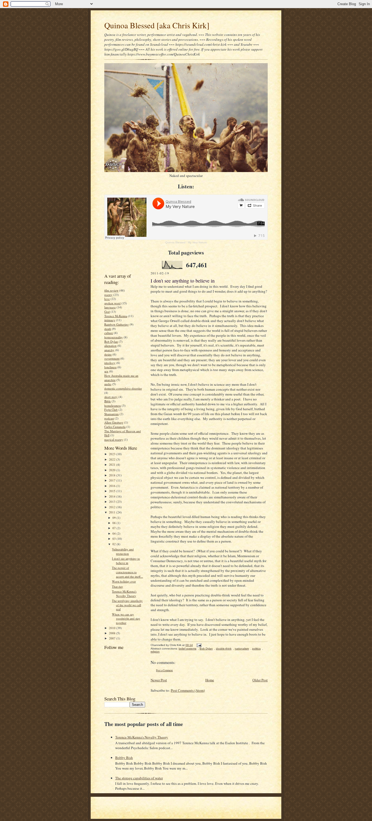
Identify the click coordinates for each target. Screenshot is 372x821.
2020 (112, 470)
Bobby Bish (124, 757)
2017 (112, 480)
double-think (223, 648)
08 (114, 523)
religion (155, 651)
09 (114, 518)
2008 (112, 633)
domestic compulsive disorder (123, 388)
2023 (112, 454)
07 (114, 528)
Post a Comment (164, 670)
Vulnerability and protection (123, 551)
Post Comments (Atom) (188, 690)
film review (111, 290)
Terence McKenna (115, 316)
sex (106, 371)
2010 (112, 628)
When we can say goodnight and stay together (126, 618)
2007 (112, 638)
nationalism (242, 648)
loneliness (110, 367)
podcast (109, 418)
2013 (112, 502)
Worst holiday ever (124, 581)
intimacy (109, 320)
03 (114, 539)
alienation (110, 346)
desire (108, 354)
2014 (112, 496)
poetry (108, 295)
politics (256, 648)
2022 (112, 459)
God (107, 312)
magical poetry (113, 439)
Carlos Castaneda (115, 427)
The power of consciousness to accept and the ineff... (127, 572)
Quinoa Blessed (175, 242)
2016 (112, 486)
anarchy (109, 350)
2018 (112, 475)
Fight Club (111, 410)
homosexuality (113, 337)
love (107, 299)
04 (114, 533)
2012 (112, 507)
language (110, 307)
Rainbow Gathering (116, 324)
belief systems (187, 648)
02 (114, 544)
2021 (112, 464)
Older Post (260, 680)
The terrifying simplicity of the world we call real (127, 605)
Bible (107, 401)
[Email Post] (198, 645)
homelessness (112, 405)
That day (117, 586)
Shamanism (111, 414)
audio (107, 384)
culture (108, 333)
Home (209, 680)
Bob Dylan (111, 341)
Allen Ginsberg (113, 422)
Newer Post (159, 680)
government (112, 358)
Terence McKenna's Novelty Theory (124, 593)
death (107, 329)
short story (111, 397)
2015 (112, 491)
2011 (112, 512)
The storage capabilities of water (139, 778)
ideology (109, 363)
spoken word (112, 303)
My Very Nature (197, 242)
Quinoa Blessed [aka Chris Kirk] (156, 25)
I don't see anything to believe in (126, 560)
